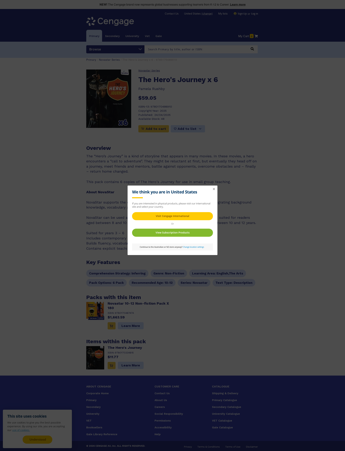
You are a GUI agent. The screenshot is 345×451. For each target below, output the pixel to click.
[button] (214, 189)
